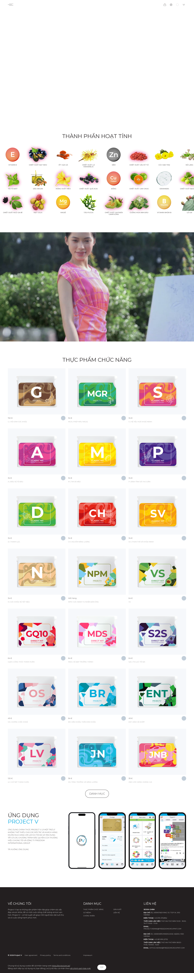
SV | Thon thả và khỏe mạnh (141, 542)
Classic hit (18, 374)
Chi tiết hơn (37, 380)
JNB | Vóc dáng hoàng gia (140, 782)
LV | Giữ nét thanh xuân (18, 782)
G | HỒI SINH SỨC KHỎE (17, 422)
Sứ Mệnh (87, 913)
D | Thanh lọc (14, 542)
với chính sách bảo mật (80, 968)
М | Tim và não (74, 482)
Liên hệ (116, 913)
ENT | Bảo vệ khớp (137, 722)
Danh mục (97, 793)
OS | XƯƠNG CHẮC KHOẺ (18, 722)
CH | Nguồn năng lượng (79, 542)
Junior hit (79, 734)
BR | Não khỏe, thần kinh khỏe (82, 722)
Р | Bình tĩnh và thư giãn (139, 482)
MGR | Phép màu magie (78, 422)
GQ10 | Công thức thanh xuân (21, 662)
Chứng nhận (89, 916)
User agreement (31, 955)
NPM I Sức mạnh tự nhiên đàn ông (83, 602)
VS (130, 602)
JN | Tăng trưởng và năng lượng (83, 782)
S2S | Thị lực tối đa (137, 662)
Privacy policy (45, 955)
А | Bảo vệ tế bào (15, 482)
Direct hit (79, 554)
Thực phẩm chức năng (93, 909)
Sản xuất (117, 909)
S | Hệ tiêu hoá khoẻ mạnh (140, 422)
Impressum (87, 955)
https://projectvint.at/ (61, 966)
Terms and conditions (61, 955)
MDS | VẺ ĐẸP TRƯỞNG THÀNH (80, 662)
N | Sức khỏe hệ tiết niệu (19, 602)
